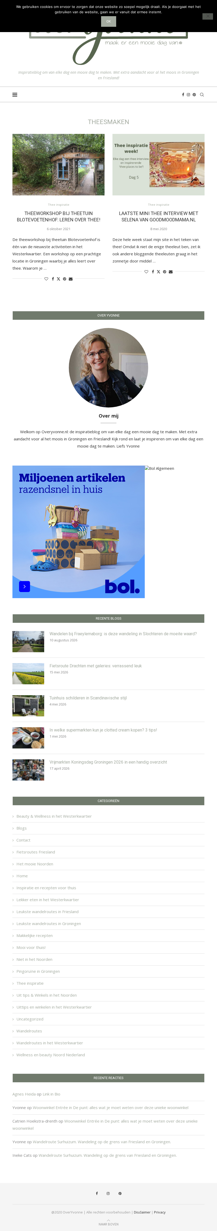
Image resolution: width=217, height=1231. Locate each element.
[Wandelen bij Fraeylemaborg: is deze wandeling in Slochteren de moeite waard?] (28, 641)
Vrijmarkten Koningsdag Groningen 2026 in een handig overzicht (108, 762)
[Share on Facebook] (53, 278)
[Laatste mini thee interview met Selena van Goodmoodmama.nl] (158, 164)
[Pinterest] (194, 94)
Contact (23, 840)
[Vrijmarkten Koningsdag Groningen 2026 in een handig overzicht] (28, 770)
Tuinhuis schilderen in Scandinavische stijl (88, 697)
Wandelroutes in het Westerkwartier (49, 1042)
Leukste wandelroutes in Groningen (48, 923)
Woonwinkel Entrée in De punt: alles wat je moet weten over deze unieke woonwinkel (110, 1107)
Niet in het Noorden (34, 959)
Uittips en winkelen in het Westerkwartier (54, 1007)
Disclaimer (142, 1212)
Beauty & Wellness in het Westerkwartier (54, 816)
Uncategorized (29, 1019)
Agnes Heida (24, 1094)
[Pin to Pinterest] (64, 278)
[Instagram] (188, 94)
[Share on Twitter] (58, 278)
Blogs (21, 828)
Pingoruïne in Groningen (38, 971)
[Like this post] (46, 278)
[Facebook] (183, 94)
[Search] (202, 94)
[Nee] (207, 16)
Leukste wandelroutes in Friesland (47, 911)
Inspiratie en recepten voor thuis (46, 887)
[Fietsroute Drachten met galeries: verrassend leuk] (28, 673)
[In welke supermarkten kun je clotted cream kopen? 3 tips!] (28, 737)
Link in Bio (51, 1094)
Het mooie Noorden (34, 863)
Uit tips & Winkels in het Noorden (46, 995)
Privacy (160, 1212)
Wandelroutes (29, 1030)
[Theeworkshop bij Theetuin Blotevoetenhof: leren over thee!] (58, 164)
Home (22, 875)
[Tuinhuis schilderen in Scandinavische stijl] (28, 705)
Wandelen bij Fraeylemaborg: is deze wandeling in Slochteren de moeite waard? (123, 633)
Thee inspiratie (30, 983)
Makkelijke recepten (34, 935)
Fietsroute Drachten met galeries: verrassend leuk (95, 665)
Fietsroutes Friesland (35, 852)
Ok (108, 21)
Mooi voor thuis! (31, 947)
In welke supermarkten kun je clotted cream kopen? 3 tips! (103, 730)
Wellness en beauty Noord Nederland (50, 1054)
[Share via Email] (71, 278)
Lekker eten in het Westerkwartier (47, 899)
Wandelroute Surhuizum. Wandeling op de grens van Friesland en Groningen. (102, 1141)
